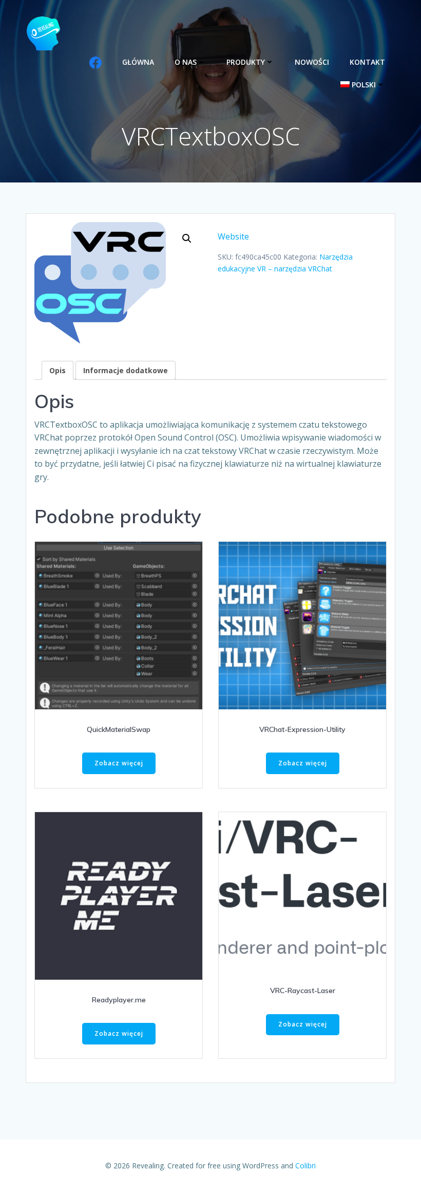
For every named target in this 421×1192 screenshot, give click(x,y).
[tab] (57, 370)
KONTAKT (367, 62)
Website (233, 236)
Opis (57, 370)
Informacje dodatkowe (125, 370)
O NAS (186, 62)
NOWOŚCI (312, 62)
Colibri (305, 1165)
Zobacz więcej (118, 763)
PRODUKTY (245, 62)
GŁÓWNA (138, 62)
